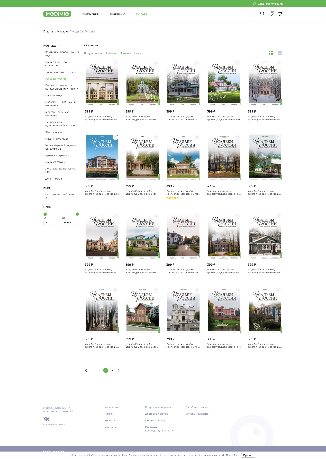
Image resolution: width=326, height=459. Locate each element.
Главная (49, 31)
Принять (248, 455)
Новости (109, 420)
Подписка (117, 13)
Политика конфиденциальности (159, 429)
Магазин (142, 13)
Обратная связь (155, 420)
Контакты (110, 427)
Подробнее (232, 455)
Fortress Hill (61, 424)
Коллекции (90, 13)
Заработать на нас (197, 407)
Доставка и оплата (156, 413)
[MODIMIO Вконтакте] (46, 419)
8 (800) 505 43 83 (56, 408)
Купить (101, 126)
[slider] (45, 214)
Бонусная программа (158, 407)
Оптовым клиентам (198, 413)
